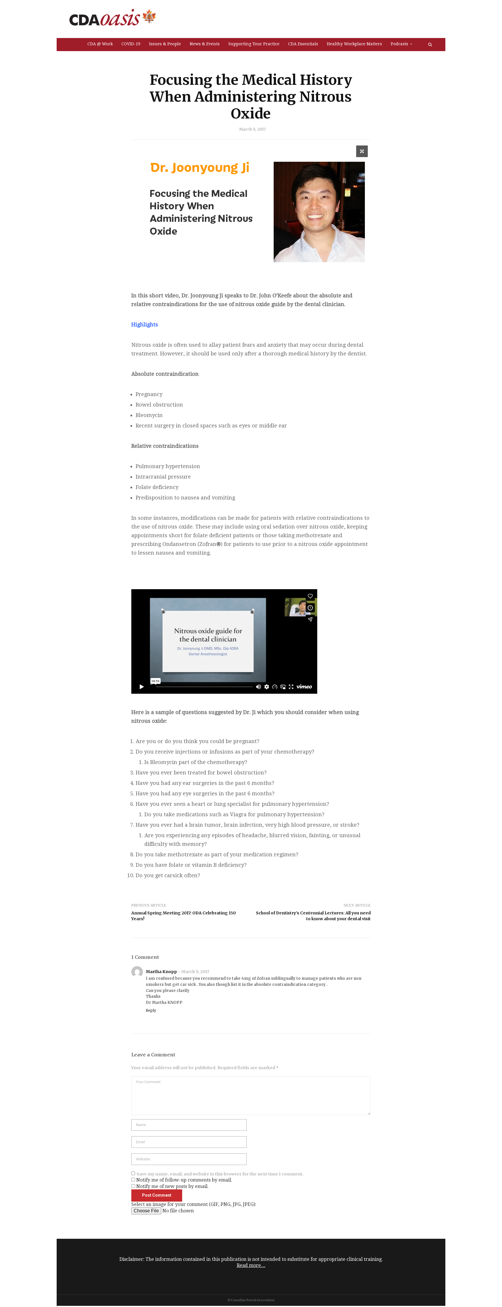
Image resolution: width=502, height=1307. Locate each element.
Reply (151, 1010)
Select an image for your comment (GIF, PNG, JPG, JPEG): (193, 1204)
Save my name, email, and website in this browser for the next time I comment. (220, 1174)
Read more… (251, 1265)
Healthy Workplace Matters (354, 44)
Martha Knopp (161, 971)
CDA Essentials (303, 44)
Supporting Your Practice (253, 44)
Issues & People (165, 44)
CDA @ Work (100, 44)
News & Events (205, 44)
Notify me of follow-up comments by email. (184, 1180)
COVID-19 (130, 44)
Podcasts (399, 44)
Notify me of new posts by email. (172, 1186)
